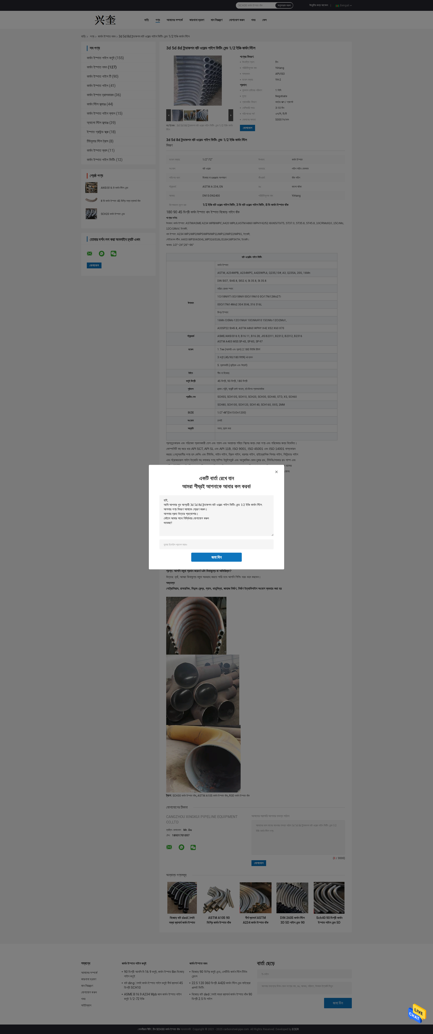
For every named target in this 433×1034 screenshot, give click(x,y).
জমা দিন (217, 557)
